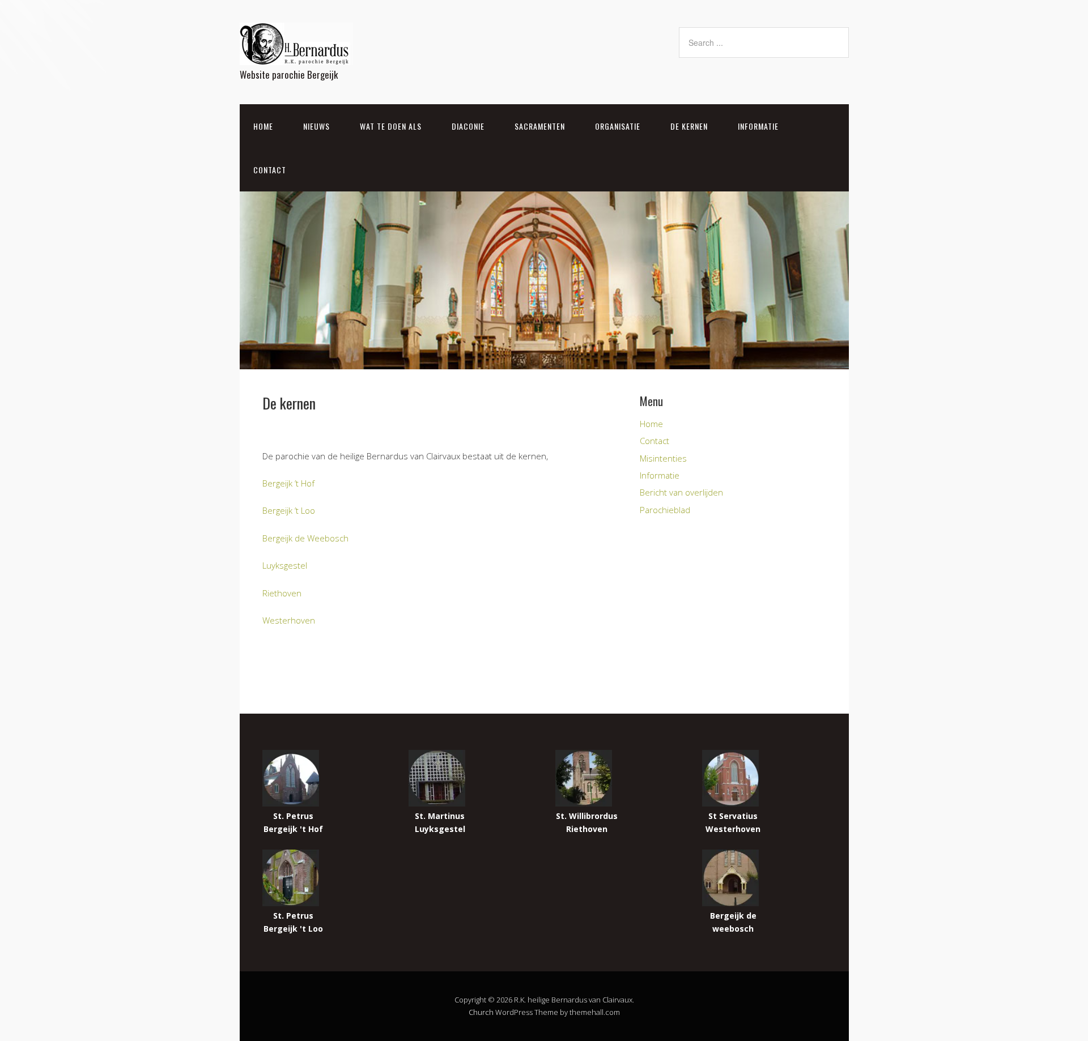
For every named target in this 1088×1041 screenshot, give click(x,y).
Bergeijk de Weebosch (305, 538)
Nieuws (316, 126)
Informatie (758, 126)
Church (481, 1012)
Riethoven (281, 593)
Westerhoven (288, 620)
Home (263, 126)
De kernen (689, 126)
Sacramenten (540, 126)
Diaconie (468, 126)
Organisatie (617, 126)
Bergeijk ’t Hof (288, 483)
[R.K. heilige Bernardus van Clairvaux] (296, 55)
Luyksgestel (284, 565)
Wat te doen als (391, 126)
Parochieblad (665, 509)
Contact (269, 170)
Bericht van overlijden (681, 492)
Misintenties (663, 458)
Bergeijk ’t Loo (288, 510)
